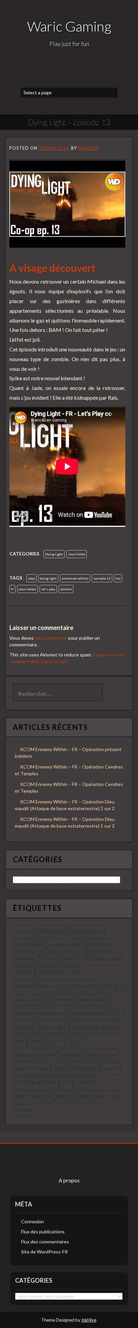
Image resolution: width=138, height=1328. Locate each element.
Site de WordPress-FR (44, 1252)
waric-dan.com (98, 1096)
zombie (66, 589)
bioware (26, 959)
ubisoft (86, 1082)
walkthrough (33, 1096)
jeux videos (27, 589)
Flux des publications (43, 1231)
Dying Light (54, 554)
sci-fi (56, 1041)
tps (66, 1082)
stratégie (84, 1069)
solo (59, 1069)
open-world (51, 1027)
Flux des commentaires (45, 1241)
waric (65, 1096)
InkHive (88, 1320)
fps (118, 578)
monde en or (52, 1014)
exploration (82, 986)
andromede (30, 945)
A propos (69, 1180)
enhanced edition (75, 578)
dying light (48, 578)
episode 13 (102, 578)
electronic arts (59, 972)
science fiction (35, 1055)
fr (12, 589)
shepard (70, 1055)
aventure (101, 945)
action (24, 931)
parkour (83, 1027)
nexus (22, 1027)
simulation (101, 1055)
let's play (48, 589)
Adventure (53, 931)
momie (23, 1014)
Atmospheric (67, 945)
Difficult (73, 959)
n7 (120, 1014)
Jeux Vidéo (76, 554)
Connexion (32, 1221)
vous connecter (50, 638)
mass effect (94, 1000)
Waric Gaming (69, 26)
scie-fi (76, 1041)
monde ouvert (93, 1014)
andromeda (87, 931)
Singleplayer (31, 1069)
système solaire (36, 1082)
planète (110, 1027)
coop (31, 578)
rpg (19, 1041)
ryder (37, 1041)
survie (110, 1069)
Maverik (88, 148)
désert (23, 972)
